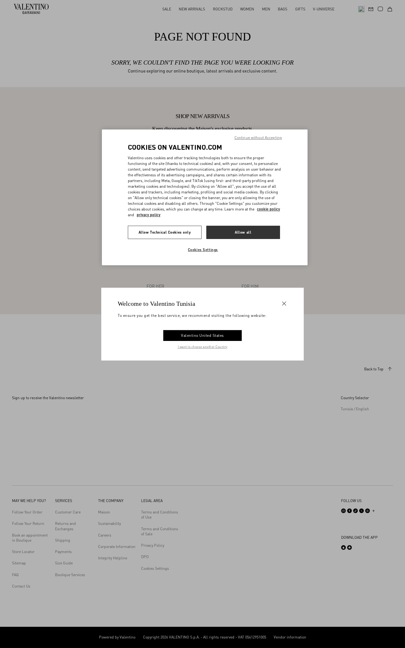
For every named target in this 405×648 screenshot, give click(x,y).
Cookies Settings (203, 249)
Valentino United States (202, 335)
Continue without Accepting (258, 137)
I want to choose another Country (202, 347)
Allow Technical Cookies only (165, 232)
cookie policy (268, 209)
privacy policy (148, 214)
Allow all (243, 232)
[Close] (284, 303)
